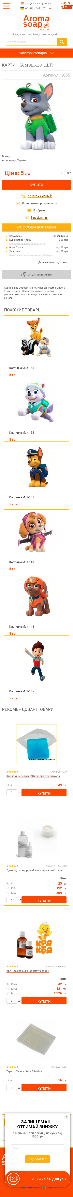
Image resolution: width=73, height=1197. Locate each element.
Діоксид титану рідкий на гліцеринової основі (34, 870)
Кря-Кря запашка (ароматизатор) (27, 970)
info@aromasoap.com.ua (38, 3)
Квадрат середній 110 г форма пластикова (33, 776)
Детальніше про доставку (53, 262)
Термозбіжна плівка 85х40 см (24, 1071)
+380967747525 (35, 8)
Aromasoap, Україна (14, 160)
